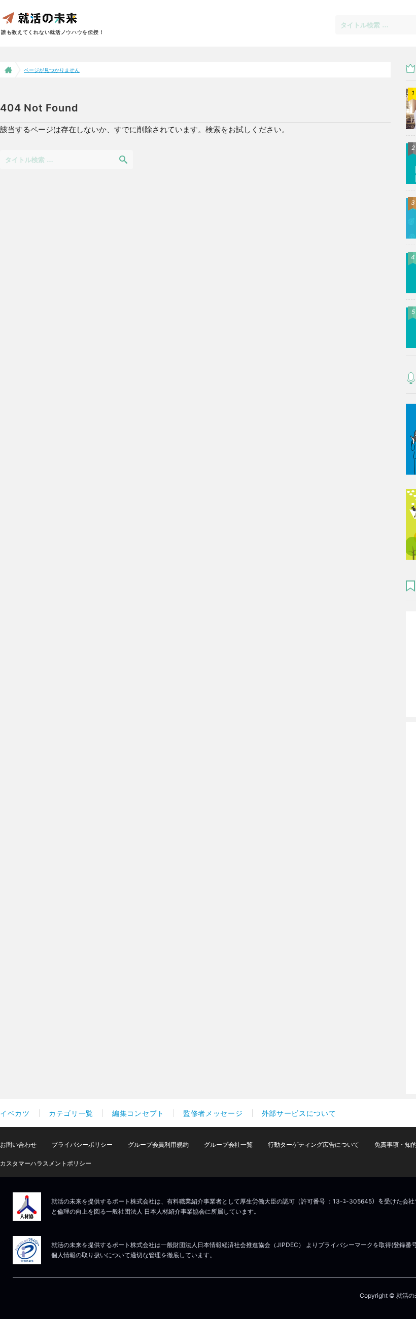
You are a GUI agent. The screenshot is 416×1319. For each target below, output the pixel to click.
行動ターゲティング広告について (313, 1144)
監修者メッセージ (213, 1113)
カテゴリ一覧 (71, 1113)
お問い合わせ (18, 1144)
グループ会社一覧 (228, 1144)
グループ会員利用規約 (158, 1144)
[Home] (7, 69)
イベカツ (15, 1113)
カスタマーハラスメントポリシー (45, 1163)
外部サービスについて (299, 1113)
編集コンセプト (138, 1113)
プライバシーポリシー (82, 1144)
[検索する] (123, 159)
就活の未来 (39, 17)
